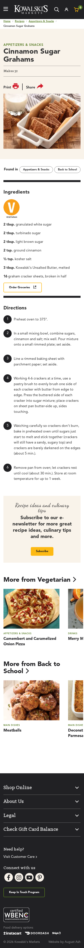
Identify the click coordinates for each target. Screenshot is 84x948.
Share (30, 87)
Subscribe (42, 551)
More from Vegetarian (36, 580)
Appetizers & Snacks (41, 21)
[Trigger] (5, 9)
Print (7, 87)
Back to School (67, 169)
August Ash (73, 941)
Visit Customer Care (19, 857)
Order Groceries (19, 287)
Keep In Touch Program (24, 892)
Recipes (19, 21)
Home (7, 21)
